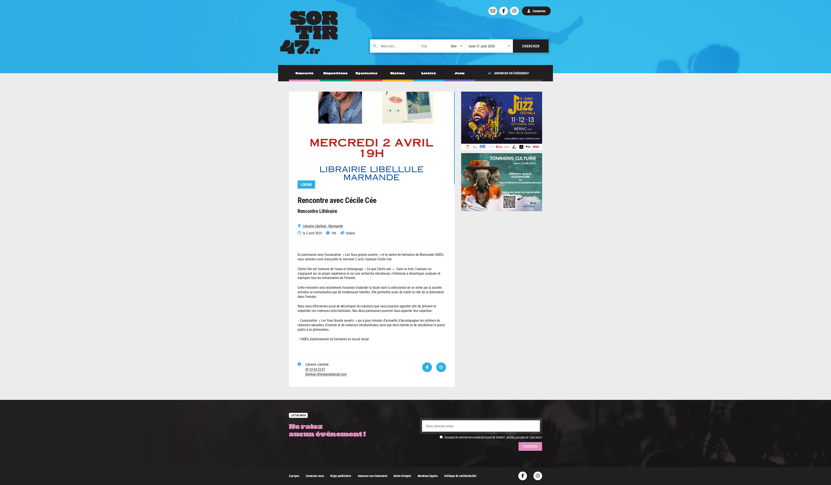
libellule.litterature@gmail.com (326, 374)
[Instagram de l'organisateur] (441, 367)
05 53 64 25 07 (315, 369)
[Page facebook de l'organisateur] (427, 367)
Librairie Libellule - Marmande (323, 226)
